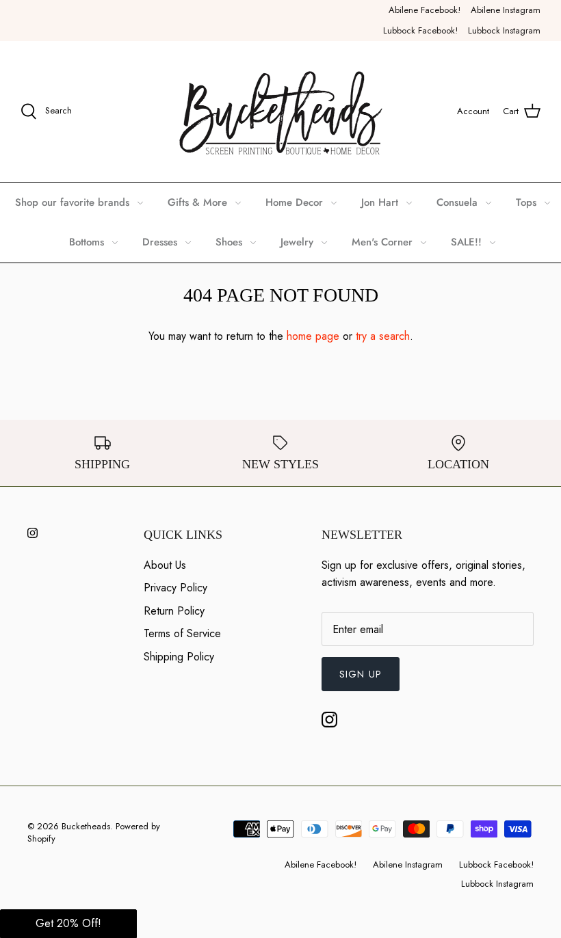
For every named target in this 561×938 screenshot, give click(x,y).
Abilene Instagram (505, 9)
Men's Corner (382, 242)
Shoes (229, 242)
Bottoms (86, 242)
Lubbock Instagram (504, 30)
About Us (165, 565)
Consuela (457, 202)
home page (313, 336)
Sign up (360, 674)
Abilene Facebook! (424, 9)
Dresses (159, 242)
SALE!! (466, 242)
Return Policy (174, 611)
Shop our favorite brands (72, 202)
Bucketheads (86, 826)
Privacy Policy (175, 587)
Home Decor (294, 202)
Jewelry (296, 242)
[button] (68, 923)
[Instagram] (32, 533)
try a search (383, 336)
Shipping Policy (179, 657)
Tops (526, 202)
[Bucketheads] (281, 111)
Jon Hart (379, 202)
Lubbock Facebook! (420, 30)
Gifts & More (197, 202)
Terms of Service (182, 633)
